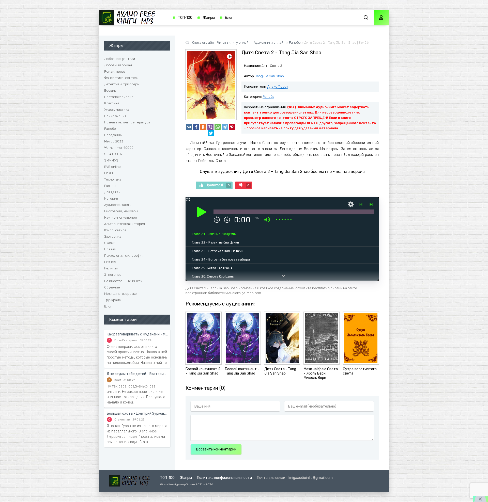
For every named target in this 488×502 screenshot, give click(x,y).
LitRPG (109, 173)
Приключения (115, 116)
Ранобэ (268, 97)
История (111, 198)
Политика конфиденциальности (224, 478)
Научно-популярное (120, 217)
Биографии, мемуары (121, 211)
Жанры (209, 17)
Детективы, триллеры (122, 84)
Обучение (112, 287)
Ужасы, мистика (116, 109)
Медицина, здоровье (120, 294)
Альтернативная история (124, 224)
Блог (229, 17)
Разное (110, 186)
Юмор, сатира (115, 230)
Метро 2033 (113, 141)
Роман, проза (114, 71)
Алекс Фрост (277, 86)
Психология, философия (123, 255)
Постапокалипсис (118, 97)
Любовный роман (118, 65)
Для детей (112, 192)
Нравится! (218, 185)
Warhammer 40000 (118, 148)
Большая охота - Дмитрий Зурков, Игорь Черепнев (137, 413)
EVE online (112, 167)
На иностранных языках (123, 281)
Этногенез (112, 275)
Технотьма (112, 179)
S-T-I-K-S (111, 160)
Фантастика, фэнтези (121, 78)
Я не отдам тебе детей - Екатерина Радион (137, 374)
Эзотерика (112, 236)
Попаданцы (113, 135)
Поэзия (110, 249)
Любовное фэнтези (119, 59)
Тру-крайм (112, 300)
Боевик (110, 90)
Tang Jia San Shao (269, 76)
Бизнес (110, 262)
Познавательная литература (127, 122)
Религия (111, 268)
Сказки (109, 243)
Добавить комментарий (216, 449)
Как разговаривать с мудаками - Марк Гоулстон (137, 334)
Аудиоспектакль (117, 205)
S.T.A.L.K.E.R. (113, 154)
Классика (111, 103)
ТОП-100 (185, 17)
